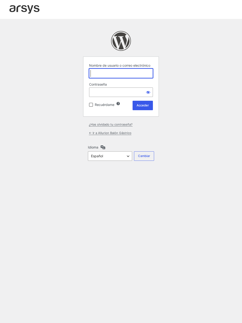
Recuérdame (104, 105)
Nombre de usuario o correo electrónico (119, 65)
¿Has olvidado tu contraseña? (111, 124)
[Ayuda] (118, 103)
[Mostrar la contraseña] (148, 92)
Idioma (93, 147)
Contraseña (98, 84)
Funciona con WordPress (121, 41)
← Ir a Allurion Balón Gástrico (110, 133)
